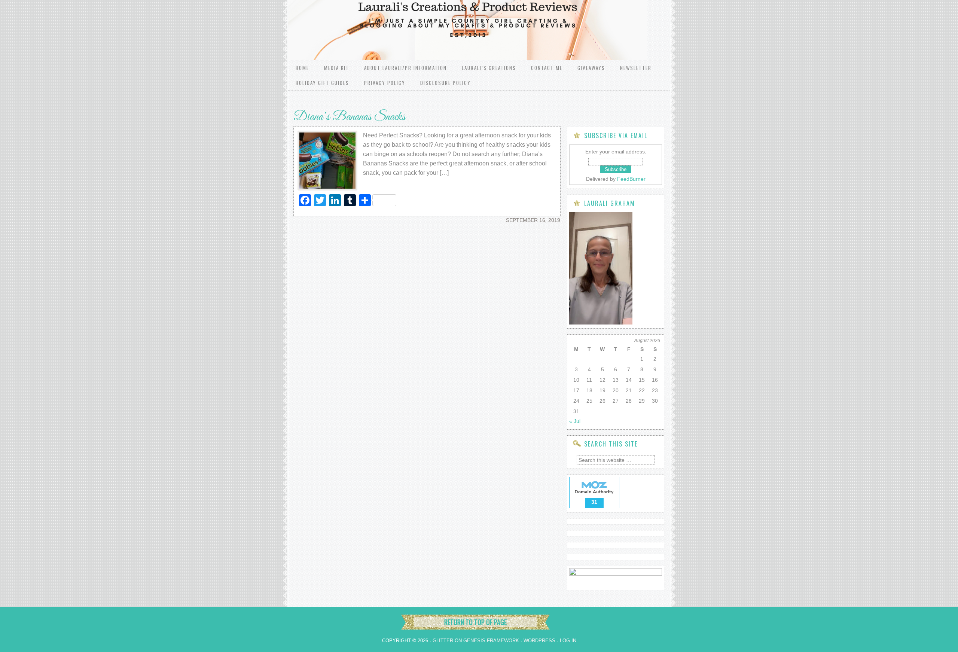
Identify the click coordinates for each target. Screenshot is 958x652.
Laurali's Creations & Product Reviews (381, 22)
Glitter (443, 640)
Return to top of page (475, 622)
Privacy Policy (384, 82)
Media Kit (336, 67)
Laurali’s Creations (489, 67)
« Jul (574, 421)
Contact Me (546, 67)
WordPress (539, 640)
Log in (568, 640)
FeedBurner (631, 179)
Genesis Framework (491, 640)
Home (302, 67)
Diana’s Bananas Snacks (349, 117)
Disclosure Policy (445, 82)
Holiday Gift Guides (322, 82)
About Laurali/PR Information (405, 67)
